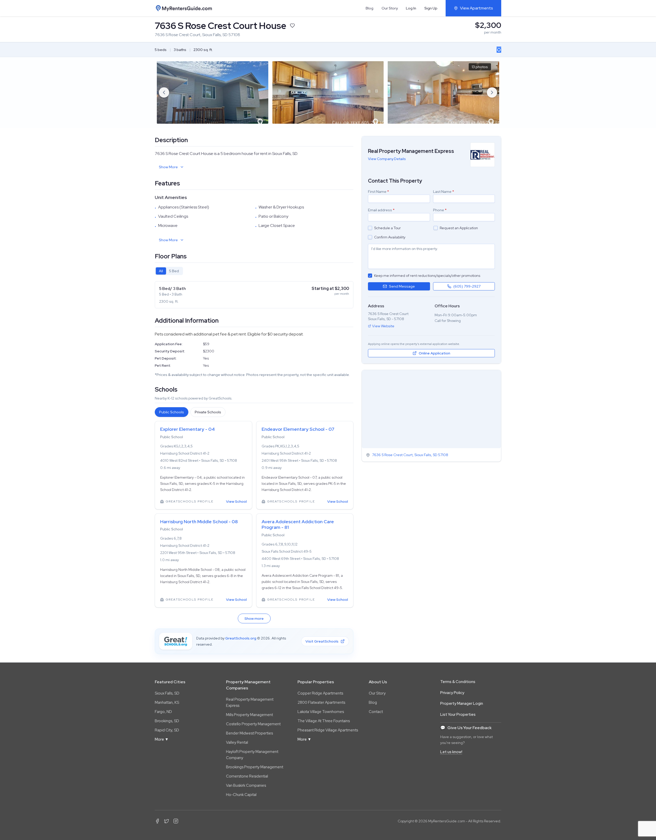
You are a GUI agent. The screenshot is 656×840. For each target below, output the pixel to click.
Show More (168, 167)
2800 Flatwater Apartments (321, 702)
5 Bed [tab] (174, 271)
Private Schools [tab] (208, 412)
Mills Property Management (249, 714)
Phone (440, 210)
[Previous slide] (164, 92)
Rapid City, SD (167, 730)
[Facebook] (157, 821)
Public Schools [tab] (171, 412)
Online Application (434, 353)
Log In (411, 8)
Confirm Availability (389, 237)
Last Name (443, 191)
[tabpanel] (254, 294)
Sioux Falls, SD (167, 693)
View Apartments (476, 8)
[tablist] (169, 271)
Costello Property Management (253, 724)
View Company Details (387, 158)
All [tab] (161, 271)
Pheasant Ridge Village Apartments (328, 730)
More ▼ (162, 739)
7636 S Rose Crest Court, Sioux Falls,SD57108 (410, 455)
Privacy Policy (452, 692)
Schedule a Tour (387, 228)
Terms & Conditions (457, 681)
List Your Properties (458, 714)
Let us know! (451, 751)
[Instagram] (175, 821)
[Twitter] (166, 821)
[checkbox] (370, 228)
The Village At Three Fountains (324, 720)
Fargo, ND (163, 711)
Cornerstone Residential (247, 776)
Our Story (390, 8)
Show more (254, 618)
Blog (369, 8)
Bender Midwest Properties (249, 733)
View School (236, 501)
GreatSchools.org (240, 638)
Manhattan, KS (167, 702)
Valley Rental (237, 742)
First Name (378, 191)
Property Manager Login (461, 703)
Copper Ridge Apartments (320, 693)
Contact (376, 711)
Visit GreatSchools (322, 641)
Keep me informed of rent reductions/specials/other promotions (427, 275)
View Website (383, 326)
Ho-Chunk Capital (241, 794)
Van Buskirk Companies (246, 785)
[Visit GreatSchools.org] (175, 641)
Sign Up (430, 8)
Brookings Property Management (254, 767)
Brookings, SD (167, 720)
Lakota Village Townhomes (321, 711)
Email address (381, 210)
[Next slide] (492, 92)
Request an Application (459, 228)
